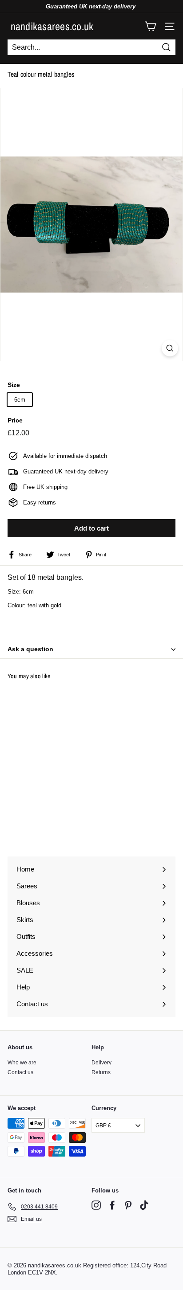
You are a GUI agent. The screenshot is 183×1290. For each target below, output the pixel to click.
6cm (19, 399)
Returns (101, 1072)
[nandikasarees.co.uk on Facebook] (112, 1205)
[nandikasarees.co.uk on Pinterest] (128, 1205)
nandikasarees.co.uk (52, 26)
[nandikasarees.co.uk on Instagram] (96, 1205)
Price (15, 420)
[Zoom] (170, 348)
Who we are (22, 1062)
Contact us (20, 1072)
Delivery (101, 1062)
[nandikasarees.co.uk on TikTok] (144, 1205)
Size (14, 384)
